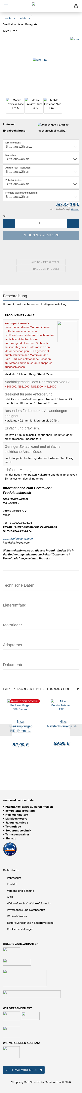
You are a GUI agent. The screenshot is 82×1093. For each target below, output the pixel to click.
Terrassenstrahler (17, 834)
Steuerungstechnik (18, 830)
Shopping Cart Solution (25, 1082)
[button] (9, 223)
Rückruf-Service (17, 916)
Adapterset (12, 645)
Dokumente (13, 665)
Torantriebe (13, 826)
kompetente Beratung (20, 810)
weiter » (10, 18)
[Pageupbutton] (71, 1087)
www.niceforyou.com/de (18, 538)
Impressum (14, 877)
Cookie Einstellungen (20, 929)
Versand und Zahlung (20, 890)
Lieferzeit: (10, 124)
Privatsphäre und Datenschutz (26, 909)
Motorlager (12, 625)
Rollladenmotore (16, 814)
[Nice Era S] (41, 66)
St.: (5, 216)
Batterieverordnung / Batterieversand (30, 922)
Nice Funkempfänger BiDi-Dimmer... (20, 726)
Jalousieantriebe (16, 822)
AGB (10, 897)
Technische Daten (18, 585)
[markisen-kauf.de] (41, 6)
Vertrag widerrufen (24, 1070)
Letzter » (24, 18)
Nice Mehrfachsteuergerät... (62, 724)
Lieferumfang (14, 605)
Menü (6, 6)
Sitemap (10, 838)
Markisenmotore (16, 818)
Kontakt (12, 884)
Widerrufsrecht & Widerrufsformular (29, 903)
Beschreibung (15, 296)
